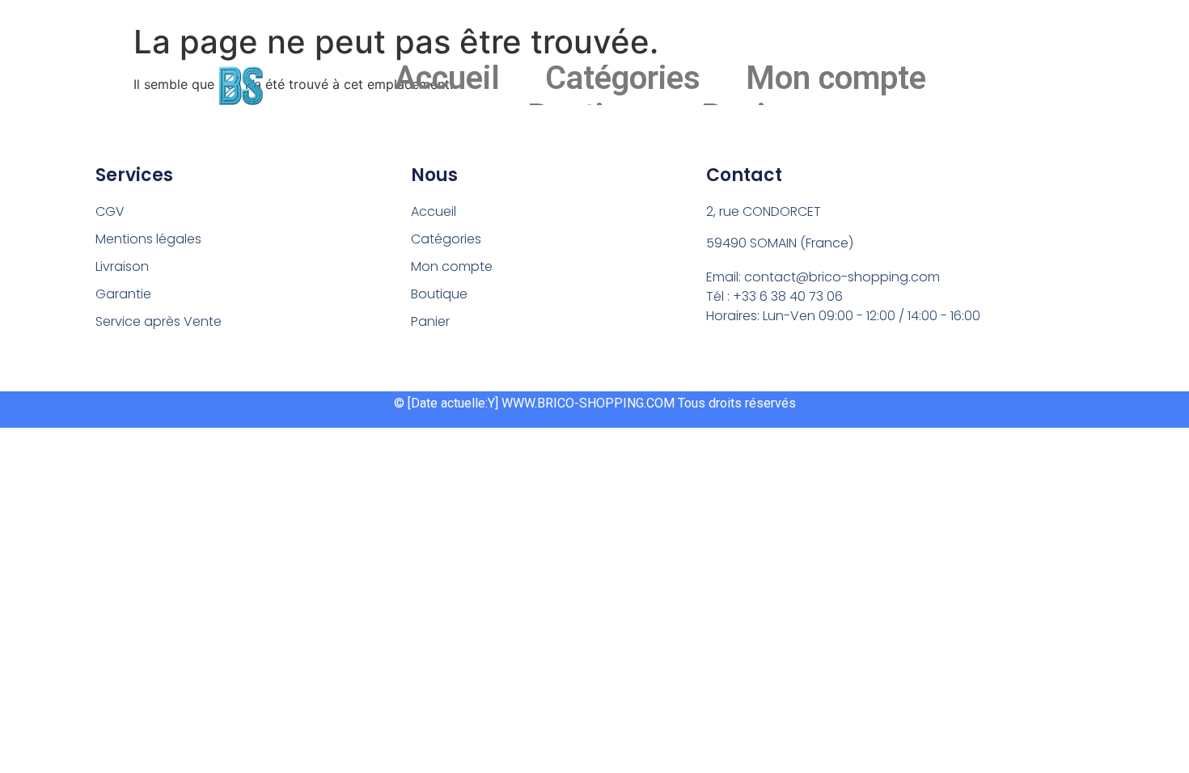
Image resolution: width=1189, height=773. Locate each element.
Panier (430, 321)
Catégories (622, 78)
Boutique (439, 294)
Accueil (447, 78)
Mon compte (836, 78)
